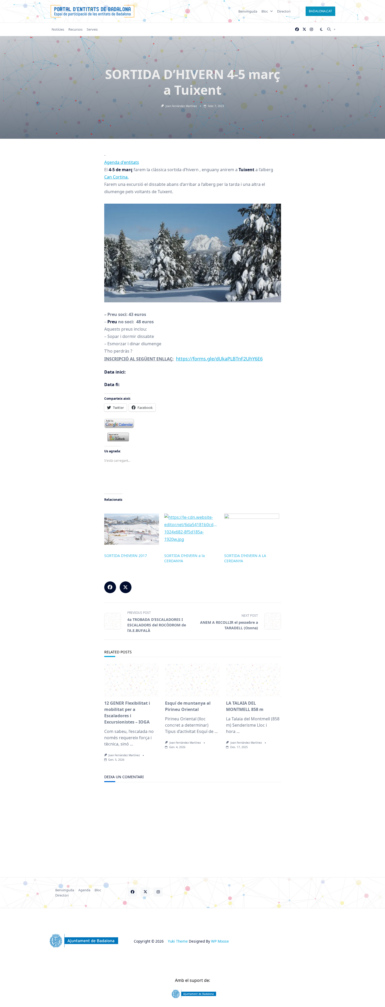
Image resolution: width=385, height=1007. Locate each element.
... (131, 744)
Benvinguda (247, 11)
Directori (283, 11)
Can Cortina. (116, 177)
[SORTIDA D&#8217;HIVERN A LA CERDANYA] (251, 529)
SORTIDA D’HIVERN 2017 (125, 555)
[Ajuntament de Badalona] (192, 994)
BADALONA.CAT (320, 11)
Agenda (84, 890)
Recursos (75, 29)
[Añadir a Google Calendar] (192, 423)
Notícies (58, 29)
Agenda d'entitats (121, 162)
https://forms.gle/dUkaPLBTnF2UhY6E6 (219, 358)
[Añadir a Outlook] (192, 437)
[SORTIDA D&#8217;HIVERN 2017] (131, 529)
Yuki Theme (178, 941)
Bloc (264, 11)
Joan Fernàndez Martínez (181, 106)
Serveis (92, 29)
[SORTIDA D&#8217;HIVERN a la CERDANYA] (191, 529)
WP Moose (220, 941)
